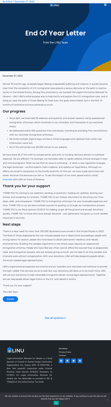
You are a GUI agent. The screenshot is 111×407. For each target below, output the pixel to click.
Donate (10, 299)
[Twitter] (67, 361)
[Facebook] (61, 361)
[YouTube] (73, 361)
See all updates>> (55, 318)
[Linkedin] (80, 361)
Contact (62, 355)
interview (7, 179)
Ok (56, 403)
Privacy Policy (65, 352)
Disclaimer (63, 348)
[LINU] (54, 4)
